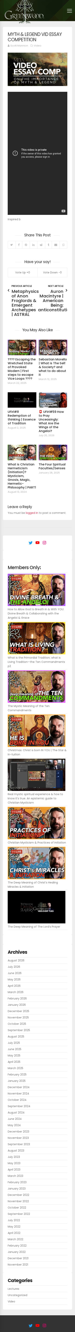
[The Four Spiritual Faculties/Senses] (53, 452)
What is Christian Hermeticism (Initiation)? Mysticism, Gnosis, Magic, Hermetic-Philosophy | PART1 (22, 476)
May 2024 (14, 1125)
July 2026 (14, 967)
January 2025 (17, 1081)
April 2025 (14, 1062)
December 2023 (18, 1131)
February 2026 (17, 998)
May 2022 (14, 1227)
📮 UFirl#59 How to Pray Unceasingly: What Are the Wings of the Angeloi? (51, 421)
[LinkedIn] (33, 244)
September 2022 (19, 1214)
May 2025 (14, 1055)
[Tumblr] (48, 244)
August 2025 (16, 1036)
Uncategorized (17, 1295)
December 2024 (19, 1087)
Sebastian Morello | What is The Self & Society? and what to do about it (53, 367)
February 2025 (17, 1074)
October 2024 (17, 1100)
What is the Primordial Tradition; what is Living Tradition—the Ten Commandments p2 (36, 662)
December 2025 (18, 1011)
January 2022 (17, 1252)
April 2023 (14, 1169)
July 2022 (14, 1220)
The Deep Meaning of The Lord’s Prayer (34, 927)
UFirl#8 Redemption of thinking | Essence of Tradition (22, 418)
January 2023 (17, 1188)
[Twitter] (11, 244)
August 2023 (16, 1150)
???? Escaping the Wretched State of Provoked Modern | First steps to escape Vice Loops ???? (22, 369)
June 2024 (15, 1119)
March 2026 (15, 992)
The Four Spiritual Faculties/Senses (52, 466)
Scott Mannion (19, 45)
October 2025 (17, 1024)
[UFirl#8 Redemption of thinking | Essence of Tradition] (22, 400)
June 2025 (14, 1049)
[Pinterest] (26, 244)
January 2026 (17, 1005)
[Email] (56, 244)
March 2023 (15, 1176)
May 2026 (14, 979)
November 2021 (18, 1265)
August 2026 (16, 960)
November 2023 (18, 1138)
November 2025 (18, 1017)
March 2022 (15, 1239)
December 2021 (18, 1258)
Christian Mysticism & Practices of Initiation (37, 842)
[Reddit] (41, 244)
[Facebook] (18, 244)
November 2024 (18, 1093)
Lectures (13, 1289)
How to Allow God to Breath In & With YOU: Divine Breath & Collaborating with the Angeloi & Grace (36, 613)
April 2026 (14, 986)
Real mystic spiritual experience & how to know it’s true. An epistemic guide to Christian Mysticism (35, 798)
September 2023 (19, 1144)
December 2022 (18, 1195)
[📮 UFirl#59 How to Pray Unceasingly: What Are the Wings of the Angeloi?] (53, 400)
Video (37, 45)
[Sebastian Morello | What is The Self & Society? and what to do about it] (53, 347)
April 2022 (14, 1233)
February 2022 (17, 1246)
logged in (32, 513)
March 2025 (15, 1068)
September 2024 (19, 1106)
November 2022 (18, 1201)
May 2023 (14, 1163)
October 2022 (17, 1207)
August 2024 (16, 1112)
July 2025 (14, 1043)
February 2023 (17, 1182)
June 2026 (15, 973)
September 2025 (19, 1030)
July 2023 (14, 1157)
